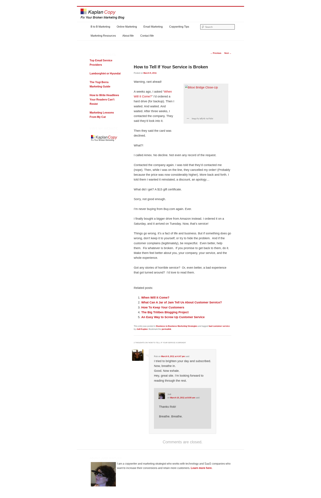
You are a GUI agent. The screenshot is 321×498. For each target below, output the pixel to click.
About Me (128, 35)
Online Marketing (127, 26)
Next (227, 53)
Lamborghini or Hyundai (105, 73)
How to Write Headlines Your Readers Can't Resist (104, 99)
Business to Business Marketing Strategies (176, 326)
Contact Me (147, 35)
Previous (215, 53)
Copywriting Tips (179, 26)
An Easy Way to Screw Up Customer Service (173, 317)
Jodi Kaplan (142, 329)
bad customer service (219, 326)
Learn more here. (201, 468)
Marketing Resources (103, 35)
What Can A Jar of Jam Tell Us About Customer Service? (181, 302)
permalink (166, 329)
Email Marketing (153, 26)
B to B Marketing (100, 26)
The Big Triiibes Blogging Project (165, 312)
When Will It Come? (155, 297)
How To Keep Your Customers (162, 307)
